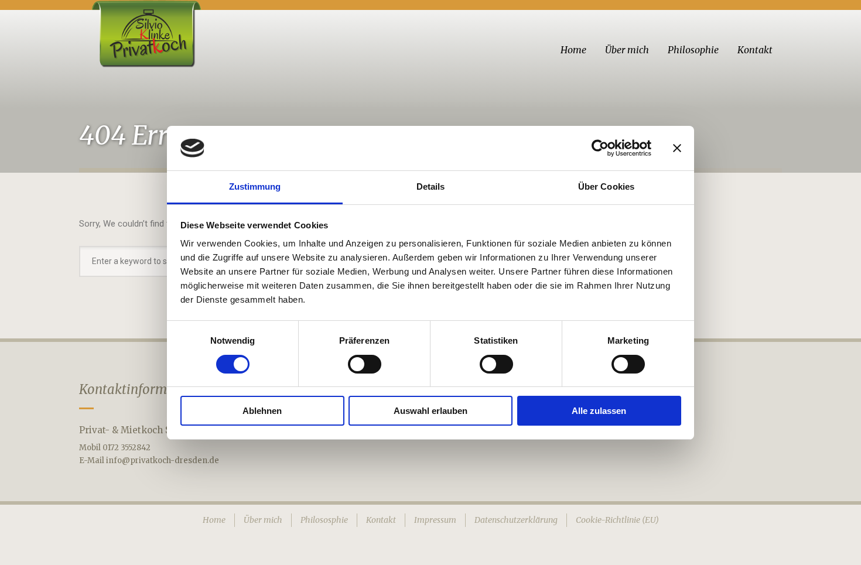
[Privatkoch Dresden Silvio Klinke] (145, 34)
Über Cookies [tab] (606, 186)
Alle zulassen (599, 411)
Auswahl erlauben (430, 411)
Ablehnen (262, 411)
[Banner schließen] (677, 148)
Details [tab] (430, 186)
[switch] (364, 364)
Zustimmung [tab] (255, 186)
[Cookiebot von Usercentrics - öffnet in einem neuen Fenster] (600, 148)
